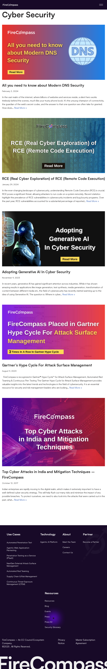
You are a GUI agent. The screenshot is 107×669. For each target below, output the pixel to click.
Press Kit (48, 622)
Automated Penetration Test (19, 542)
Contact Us (68, 552)
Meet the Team (69, 542)
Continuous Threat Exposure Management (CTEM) (19, 582)
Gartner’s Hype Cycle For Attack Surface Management (47, 365)
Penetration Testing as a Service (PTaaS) (21, 556)
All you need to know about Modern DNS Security (43, 85)
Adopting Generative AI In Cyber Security (36, 272)
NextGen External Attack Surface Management (21, 564)
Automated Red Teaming (18, 571)
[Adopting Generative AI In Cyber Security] (53, 238)
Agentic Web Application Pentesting (18, 549)
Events (48, 611)
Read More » (20, 107)
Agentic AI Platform (48, 542)
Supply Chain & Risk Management (22, 576)
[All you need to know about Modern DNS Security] (53, 52)
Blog (47, 606)
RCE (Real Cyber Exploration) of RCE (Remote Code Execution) (53, 178)
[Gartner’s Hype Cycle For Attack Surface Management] (53, 332)
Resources (49, 601)
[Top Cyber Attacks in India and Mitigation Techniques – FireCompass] (53, 432)
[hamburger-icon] (101, 5)
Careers (66, 547)
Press (47, 616)
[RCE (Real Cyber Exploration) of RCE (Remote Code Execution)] (53, 145)
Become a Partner (91, 542)
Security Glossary (53, 627)
